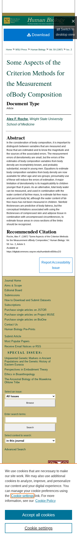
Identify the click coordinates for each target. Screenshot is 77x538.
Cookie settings (22, 496)
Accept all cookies (38, 515)
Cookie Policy (45, 501)
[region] (38, 500)
